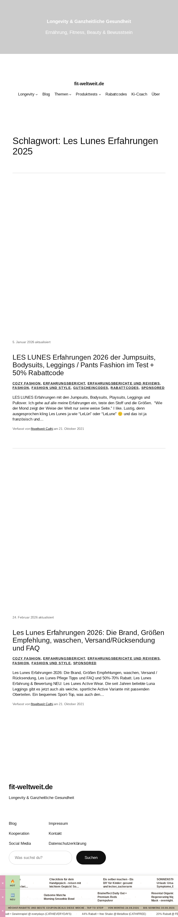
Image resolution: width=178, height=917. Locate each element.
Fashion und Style (51, 388)
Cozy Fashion (27, 383)
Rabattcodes (125, 388)
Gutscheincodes (90, 388)
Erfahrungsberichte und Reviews (124, 383)
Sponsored (153, 388)
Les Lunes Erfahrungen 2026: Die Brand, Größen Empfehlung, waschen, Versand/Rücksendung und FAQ (89, 640)
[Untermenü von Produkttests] (100, 94)
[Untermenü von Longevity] (36, 94)
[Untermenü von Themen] (70, 94)
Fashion (21, 388)
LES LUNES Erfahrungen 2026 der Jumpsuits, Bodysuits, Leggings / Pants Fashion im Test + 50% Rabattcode (84, 365)
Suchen (91, 857)
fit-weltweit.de (89, 83)
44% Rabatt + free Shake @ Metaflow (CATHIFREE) (101, 914)
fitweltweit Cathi (42, 429)
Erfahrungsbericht (64, 383)
